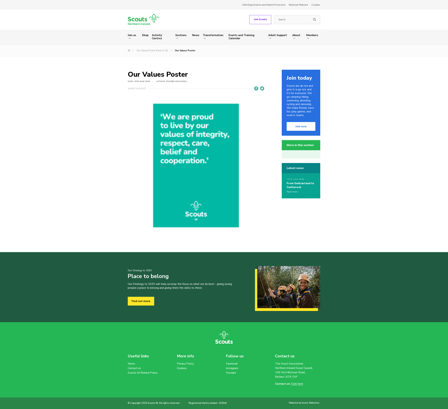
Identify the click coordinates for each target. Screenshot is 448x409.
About (296, 35)
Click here (297, 383)
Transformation (213, 35)
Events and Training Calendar (241, 36)
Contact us (134, 368)
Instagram (232, 368)
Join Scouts (260, 19)
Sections (181, 35)
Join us (132, 35)
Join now (301, 126)
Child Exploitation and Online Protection (263, 4)
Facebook (232, 364)
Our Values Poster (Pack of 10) (152, 50)
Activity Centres (157, 36)
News (195, 35)
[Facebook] (256, 88)
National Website (298, 4)
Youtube (231, 373)
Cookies (316, 4)
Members (312, 35)
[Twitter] (262, 88)
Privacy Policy (185, 364)
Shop (145, 35)
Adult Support (277, 35)
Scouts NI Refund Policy (143, 373)
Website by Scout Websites (304, 402)
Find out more (141, 301)
